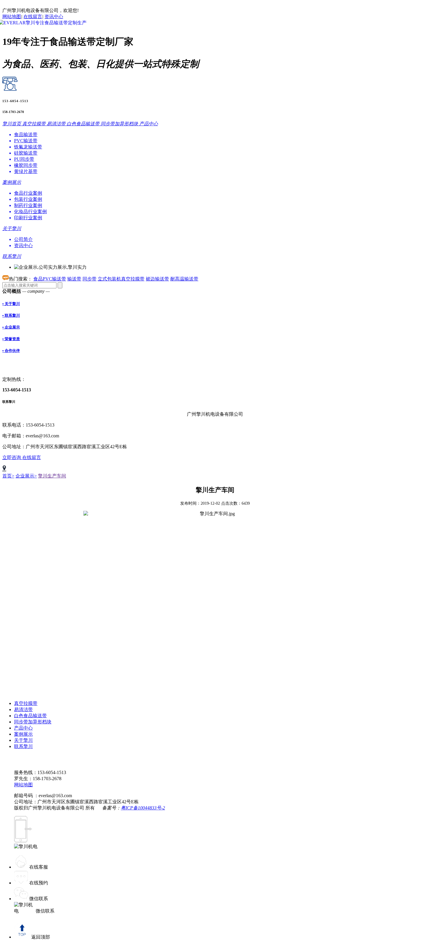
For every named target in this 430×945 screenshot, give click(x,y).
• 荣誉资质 (11, 339)
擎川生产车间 (52, 475)
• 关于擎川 (11, 304)
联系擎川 (23, 746)
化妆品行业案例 (30, 211)
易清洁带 (23, 709)
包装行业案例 (28, 199)
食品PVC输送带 (49, 278)
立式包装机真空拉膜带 (121, 278)
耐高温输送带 (184, 278)
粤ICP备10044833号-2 (143, 807)
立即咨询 (12, 457)
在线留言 (32, 16)
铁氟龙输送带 (28, 146)
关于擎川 (23, 740)
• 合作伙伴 (11, 350)
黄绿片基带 (25, 171)
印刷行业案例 (28, 217)
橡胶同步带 (25, 165)
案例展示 (23, 734)
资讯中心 (53, 16)
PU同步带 (24, 159)
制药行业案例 (28, 205)
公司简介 (23, 239)
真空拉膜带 (25, 703)
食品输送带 (25, 134)
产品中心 (23, 727)
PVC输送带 (25, 140)
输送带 (74, 278)
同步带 (89, 278)
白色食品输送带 (30, 715)
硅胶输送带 (25, 152)
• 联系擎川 (11, 315)
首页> (8, 475)
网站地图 (11, 16)
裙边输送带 (157, 278)
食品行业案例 (28, 193)
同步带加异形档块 (32, 721)
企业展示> (26, 475)
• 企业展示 (11, 327)
